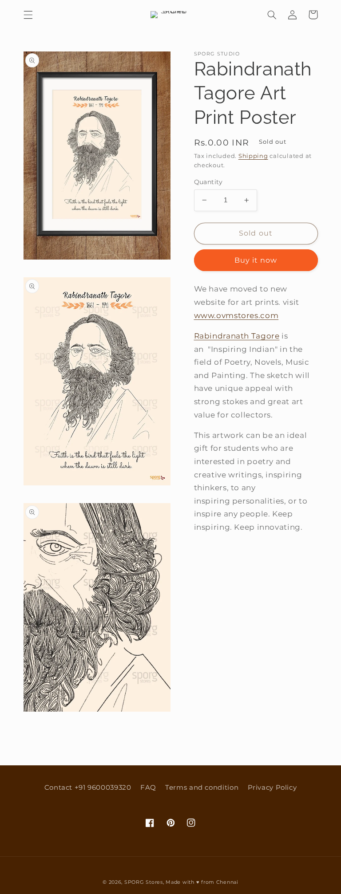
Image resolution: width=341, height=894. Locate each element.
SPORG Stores (143, 882)
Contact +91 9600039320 (87, 788)
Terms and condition (201, 788)
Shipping (253, 156)
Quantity (208, 181)
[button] (28, 14)
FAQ (148, 788)
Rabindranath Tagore (237, 335)
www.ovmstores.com (236, 315)
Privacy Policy (272, 788)
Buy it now (256, 260)
